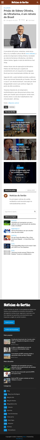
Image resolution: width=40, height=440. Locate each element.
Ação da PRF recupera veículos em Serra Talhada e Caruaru (22, 379)
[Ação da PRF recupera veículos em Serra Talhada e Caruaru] (7, 380)
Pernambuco (15, 228)
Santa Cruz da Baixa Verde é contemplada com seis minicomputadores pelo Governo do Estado (20, 126)
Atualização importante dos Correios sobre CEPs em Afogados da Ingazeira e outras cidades (23, 341)
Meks (24, 437)
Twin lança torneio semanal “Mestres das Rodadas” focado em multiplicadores (22, 253)
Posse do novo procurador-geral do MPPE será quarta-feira (22, 372)
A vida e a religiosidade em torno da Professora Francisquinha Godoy (21, 348)
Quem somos (9, 322)
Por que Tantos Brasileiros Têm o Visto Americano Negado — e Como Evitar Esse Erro (22, 239)
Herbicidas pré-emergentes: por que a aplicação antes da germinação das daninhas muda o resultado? (23, 224)
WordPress (19, 439)
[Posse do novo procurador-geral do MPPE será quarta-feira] (7, 374)
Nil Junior (7, 8)
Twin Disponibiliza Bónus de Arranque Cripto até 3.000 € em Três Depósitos (23, 246)
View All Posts (31, 190)
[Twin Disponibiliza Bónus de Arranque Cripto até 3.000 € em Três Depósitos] (7, 246)
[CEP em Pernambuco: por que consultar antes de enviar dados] (7, 231)
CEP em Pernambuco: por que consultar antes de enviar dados (22, 231)
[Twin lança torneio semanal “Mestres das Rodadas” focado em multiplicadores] (7, 252)
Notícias (12, 107)
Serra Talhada (30, 53)
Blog (12, 244)
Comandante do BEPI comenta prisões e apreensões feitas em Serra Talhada (22, 354)
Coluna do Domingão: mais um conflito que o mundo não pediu (20, 172)
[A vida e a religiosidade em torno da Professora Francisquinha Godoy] (7, 349)
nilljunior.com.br (13, 103)
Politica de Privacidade (11, 329)
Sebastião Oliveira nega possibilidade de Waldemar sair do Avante (20, 149)
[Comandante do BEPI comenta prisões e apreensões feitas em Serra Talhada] (7, 356)
